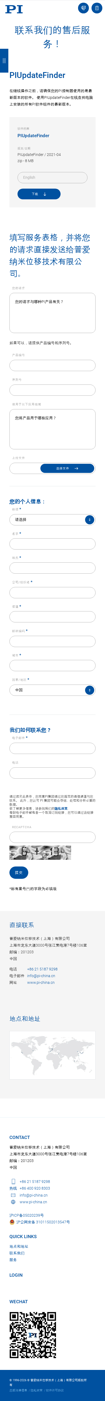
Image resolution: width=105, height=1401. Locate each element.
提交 (19, 873)
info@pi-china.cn (41, 976)
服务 (13, 1260)
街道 (16, 606)
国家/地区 (20, 680)
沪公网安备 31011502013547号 (42, 1222)
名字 (16, 534)
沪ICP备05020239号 (26, 1215)
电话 (15, 762)
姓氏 (16, 558)
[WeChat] (33, 1335)
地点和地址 (24, 1019)
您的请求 (18, 288)
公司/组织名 (22, 582)
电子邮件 (20, 738)
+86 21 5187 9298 (42, 969)
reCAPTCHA (22, 827)
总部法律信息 (18, 1390)
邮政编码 (20, 631)
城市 (16, 655)
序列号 (17, 380)
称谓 (16, 509)
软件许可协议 (55, 1390)
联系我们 (16, 1253)
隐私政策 (61, 808)
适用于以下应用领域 (26, 404)
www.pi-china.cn (41, 982)
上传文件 (18, 458)
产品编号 (18, 355)
